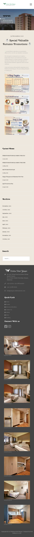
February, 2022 (6, 228)
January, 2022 (6, 231)
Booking (8, 317)
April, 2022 (5, 224)
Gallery (8, 312)
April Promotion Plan (8, 185)
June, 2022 (5, 220)
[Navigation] (31, 4)
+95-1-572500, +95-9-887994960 (15, 283)
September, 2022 (7, 213)
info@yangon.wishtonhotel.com (16, 291)
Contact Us (9, 309)
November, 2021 (7, 235)
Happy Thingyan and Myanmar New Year (13, 178)
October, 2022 (6, 209)
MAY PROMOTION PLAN (9, 171)
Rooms (8, 304)
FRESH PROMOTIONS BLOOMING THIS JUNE (14, 164)
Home (7, 302)
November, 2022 (7, 206)
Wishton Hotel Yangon (17, 531)
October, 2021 (6, 239)
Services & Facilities (11, 307)
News (3, 18)
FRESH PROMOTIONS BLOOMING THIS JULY (14, 157)
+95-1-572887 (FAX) (12, 287)
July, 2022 (5, 217)
